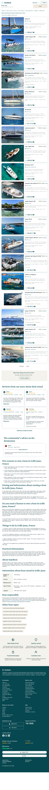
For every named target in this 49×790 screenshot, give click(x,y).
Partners (27, 761)
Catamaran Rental (29, 688)
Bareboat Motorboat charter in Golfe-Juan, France (14, 624)
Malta (3, 713)
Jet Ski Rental (28, 690)
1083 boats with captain (20, 590)
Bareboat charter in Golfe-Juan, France (12, 621)
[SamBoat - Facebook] (3, 735)
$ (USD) (24, 756)
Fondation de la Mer (7, 697)
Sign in (44, 2)
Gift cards (4, 691)
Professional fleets (7, 690)
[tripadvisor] (6, 746)
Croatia (4, 707)
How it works (28, 708)
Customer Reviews (6, 694)
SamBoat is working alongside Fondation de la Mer (17, 600)
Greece (4, 708)
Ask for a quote (24, 378)
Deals (26, 696)
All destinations (6, 716)
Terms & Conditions (6, 761)
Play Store (14, 727)
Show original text (23, 449)
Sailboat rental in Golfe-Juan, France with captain (14, 618)
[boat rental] (6, 2)
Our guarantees (6, 685)
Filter (40, 6)
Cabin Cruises (28, 694)
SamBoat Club (5, 693)
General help (28, 707)
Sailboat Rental (29, 687)
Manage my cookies (30, 711)
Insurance (4, 687)
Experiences (5, 699)
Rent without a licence (31, 693)
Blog (3, 700)
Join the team (5, 684)
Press (3, 696)
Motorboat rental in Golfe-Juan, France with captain (15, 614)
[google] (28, 741)
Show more (6, 404)
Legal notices (5, 760)
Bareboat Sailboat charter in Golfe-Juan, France (14, 628)
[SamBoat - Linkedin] (9, 735)
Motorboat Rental (29, 682)
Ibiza (3, 711)
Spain (3, 710)
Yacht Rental (28, 685)
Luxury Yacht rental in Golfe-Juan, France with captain (15, 611)
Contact (27, 710)
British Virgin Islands (7, 714)
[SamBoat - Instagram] (6, 735)
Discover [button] (35, 2)
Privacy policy (28, 760)
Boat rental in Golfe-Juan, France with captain (13, 608)
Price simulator (6, 688)
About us (4, 682)
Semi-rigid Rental (29, 684)
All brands (27, 697)
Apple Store (14, 723)
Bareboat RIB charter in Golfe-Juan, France (12, 631)
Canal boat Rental (29, 691)
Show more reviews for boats (24, 430)
